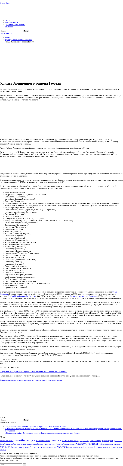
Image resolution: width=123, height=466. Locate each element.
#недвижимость (69, 444)
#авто (17, 440)
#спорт (69, 447)
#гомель (73, 441)
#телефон (90, 447)
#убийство (114, 447)
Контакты (9, 27)
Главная (8, 20)
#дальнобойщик (94, 441)
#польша (5, 446)
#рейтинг (53, 447)
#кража (40, 444)
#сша (85, 447)
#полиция (117, 444)
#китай (35, 444)
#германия (55, 440)
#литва (52, 444)
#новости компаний (87, 443)
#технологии (99, 447)
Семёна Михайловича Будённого (21, 296)
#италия (29, 444)
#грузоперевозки (82, 441)
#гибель (66, 440)
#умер (119, 447)
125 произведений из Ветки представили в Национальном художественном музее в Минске (42, 433)
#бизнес (39, 441)
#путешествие (16, 447)
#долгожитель (118, 441)
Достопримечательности (15, 25)
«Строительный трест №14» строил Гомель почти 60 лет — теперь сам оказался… (33, 372)
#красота (47, 444)
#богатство (46, 441)
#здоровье (16, 444)
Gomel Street (5, 3)
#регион (47, 447)
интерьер (3, 450)
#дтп (2, 444)
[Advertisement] (43, 11)
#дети (110, 440)
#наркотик (59, 444)
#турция (107, 447)
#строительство (77, 447)
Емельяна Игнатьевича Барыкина (83, 296)
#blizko (3, 441)
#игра (23, 444)
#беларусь (27, 440)
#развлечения (36, 447)
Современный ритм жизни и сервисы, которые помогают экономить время (31, 380)
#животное (8, 444)
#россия (62, 446)
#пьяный (26, 447)
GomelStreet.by (6, 33)
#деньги (105, 441)
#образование (104, 444)
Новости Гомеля (11, 22)
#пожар (111, 444)
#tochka (9, 440)
